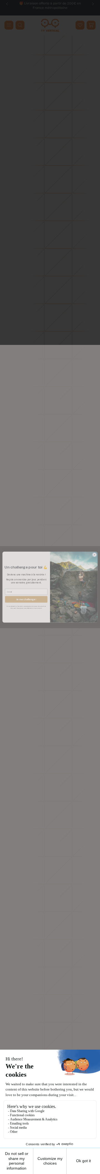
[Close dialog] (94, 554)
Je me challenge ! (26, 599)
